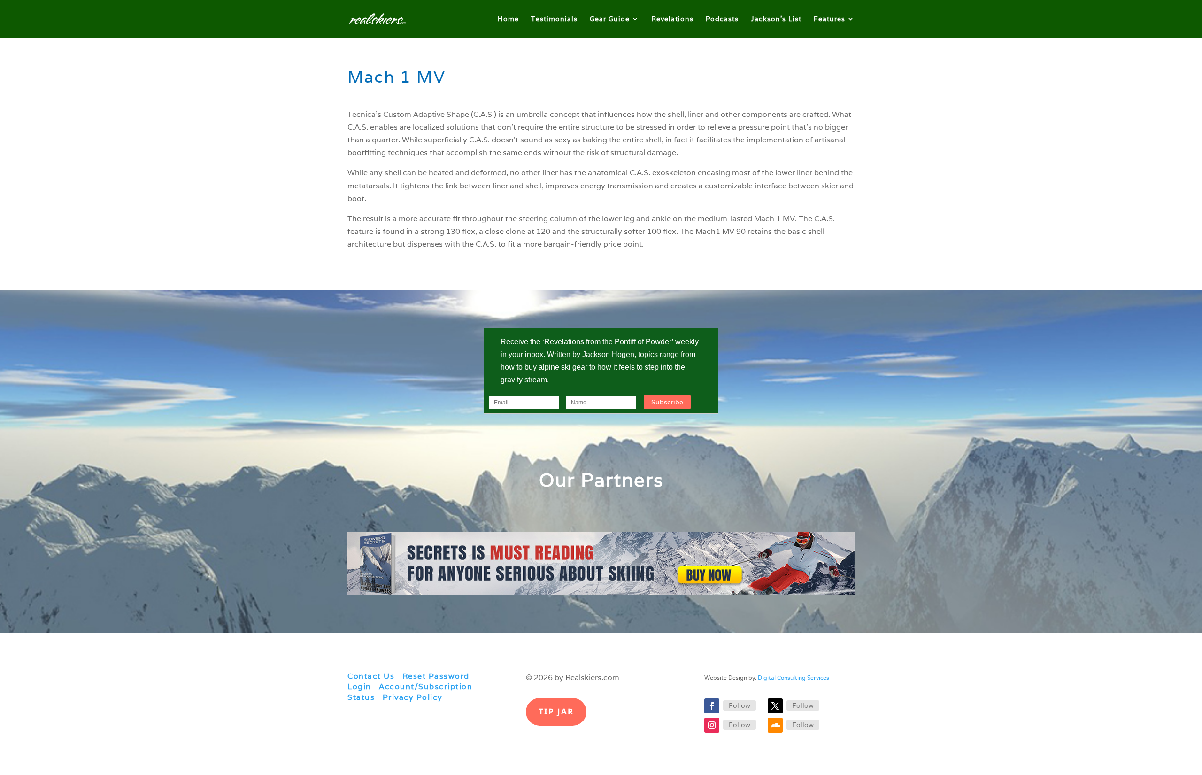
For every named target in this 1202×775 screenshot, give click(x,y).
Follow (739, 705)
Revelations (672, 19)
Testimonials (554, 19)
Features (829, 19)
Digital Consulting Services (793, 677)
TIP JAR (556, 711)
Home (508, 19)
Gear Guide (610, 19)
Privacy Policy (413, 697)
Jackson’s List (776, 19)
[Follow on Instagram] (711, 725)
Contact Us (370, 676)
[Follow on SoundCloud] (775, 725)
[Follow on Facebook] (711, 705)
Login (359, 686)
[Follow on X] (775, 705)
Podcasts (722, 19)
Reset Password (436, 676)
